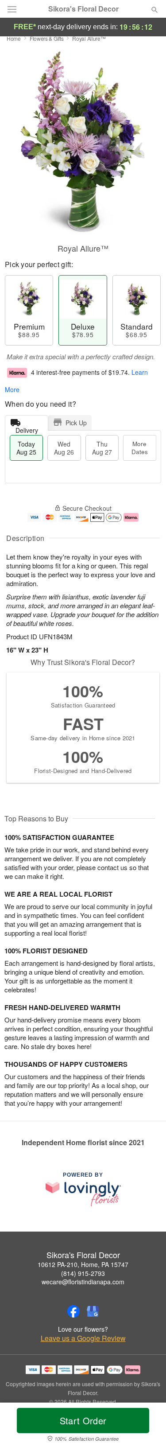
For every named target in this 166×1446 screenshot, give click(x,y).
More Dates (139, 447)
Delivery (26, 428)
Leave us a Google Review (83, 1338)
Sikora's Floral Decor (83, 8)
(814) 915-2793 (83, 1273)
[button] (147, 1426)
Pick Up (76, 422)
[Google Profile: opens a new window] (93, 1311)
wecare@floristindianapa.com (83, 1281)
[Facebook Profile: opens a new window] (73, 1311)
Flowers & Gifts (47, 38)
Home (14, 38)
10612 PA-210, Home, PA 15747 (83, 1264)
